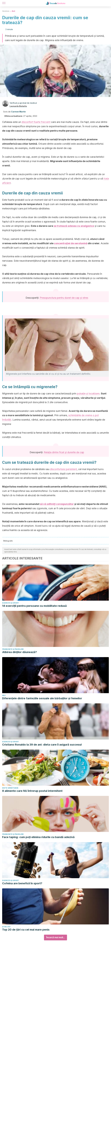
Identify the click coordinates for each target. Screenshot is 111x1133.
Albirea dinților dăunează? (19, 652)
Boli (13, 11)
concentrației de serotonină (70, 243)
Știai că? (6, 927)
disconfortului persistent (63, 469)
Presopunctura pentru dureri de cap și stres (64, 297)
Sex (4, 695)
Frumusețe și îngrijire (13, 649)
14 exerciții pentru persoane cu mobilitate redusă (34, 605)
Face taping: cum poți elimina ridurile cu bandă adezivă (38, 837)
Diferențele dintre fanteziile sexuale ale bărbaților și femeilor (42, 698)
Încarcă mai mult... (55, 937)
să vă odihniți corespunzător (57, 504)
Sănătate (5, 11)
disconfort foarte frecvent (36, 122)
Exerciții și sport (10, 603)
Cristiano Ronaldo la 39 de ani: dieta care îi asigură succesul (42, 744)
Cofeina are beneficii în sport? (22, 883)
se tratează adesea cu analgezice (74, 225)
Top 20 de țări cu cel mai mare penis (26, 929)
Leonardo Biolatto (18, 106)
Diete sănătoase (10, 788)
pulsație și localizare (88, 393)
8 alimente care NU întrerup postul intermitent (32, 790)
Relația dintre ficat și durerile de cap (64, 452)
